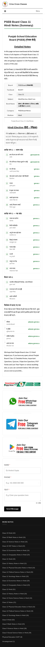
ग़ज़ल (12, 184)
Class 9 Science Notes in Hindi (12, 628)
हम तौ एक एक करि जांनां (16, 156)
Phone (7, 477)
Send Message (12, 509)
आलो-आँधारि (13, 297)
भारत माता (14, 269)
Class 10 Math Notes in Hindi (12, 537)
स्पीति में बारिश (10, 337)
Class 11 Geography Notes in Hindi (14, 555)
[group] (22, 127)
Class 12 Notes (7, 602)
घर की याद (14, 170)
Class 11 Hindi (7, 559)
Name (7, 465)
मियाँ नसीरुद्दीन (14, 226)
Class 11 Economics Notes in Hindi (14, 550)
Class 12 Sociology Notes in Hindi (13, 615)
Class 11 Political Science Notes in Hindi (16, 572)
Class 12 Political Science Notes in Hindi (16, 611)
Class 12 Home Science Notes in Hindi (15, 598)
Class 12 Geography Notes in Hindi (14, 585)
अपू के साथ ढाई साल (15, 234)
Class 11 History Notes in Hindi (12, 563)
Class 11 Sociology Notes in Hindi (13, 576)
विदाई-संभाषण (13, 241)
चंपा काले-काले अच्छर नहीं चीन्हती (19, 177)
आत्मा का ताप (10, 344)
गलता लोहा (13, 248)
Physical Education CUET (11, 637)
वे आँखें (10, 330)
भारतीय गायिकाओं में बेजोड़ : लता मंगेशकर (21, 283)
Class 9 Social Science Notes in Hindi (15, 633)
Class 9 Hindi (6, 620)
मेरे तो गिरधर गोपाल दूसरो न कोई (19, 163)
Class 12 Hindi (7, 589)
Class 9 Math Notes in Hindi (11, 624)
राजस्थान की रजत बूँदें (16, 290)
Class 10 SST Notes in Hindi (12, 546)
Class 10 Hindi (7, 533)
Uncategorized (7, 641)
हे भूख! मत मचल (14, 191)
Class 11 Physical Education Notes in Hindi (17, 568)
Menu (38, 11)
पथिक (10, 323)
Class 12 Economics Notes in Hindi (14, 581)
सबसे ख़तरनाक (14, 198)
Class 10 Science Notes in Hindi (13, 542)
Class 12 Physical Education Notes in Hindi (17, 607)
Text (6, 490)
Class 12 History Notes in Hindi (13, 594)
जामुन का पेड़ (13, 262)
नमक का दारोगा (14, 219)
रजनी (12, 255)
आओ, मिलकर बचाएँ (15, 206)
